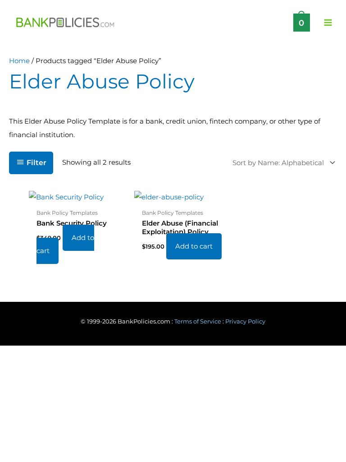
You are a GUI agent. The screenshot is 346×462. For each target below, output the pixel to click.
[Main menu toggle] (328, 22)
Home (19, 61)
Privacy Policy (245, 321)
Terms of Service (197, 321)
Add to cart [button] (65, 244)
